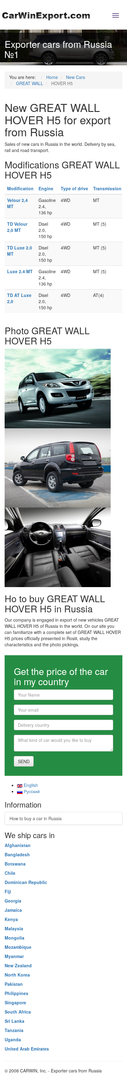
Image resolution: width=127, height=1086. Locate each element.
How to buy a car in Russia (36, 818)
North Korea (17, 975)
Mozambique (18, 947)
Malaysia (14, 928)
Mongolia (14, 938)
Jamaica (13, 910)
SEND (24, 761)
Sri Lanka (14, 1021)
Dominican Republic (26, 882)
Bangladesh (17, 854)
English (30, 785)
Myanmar (14, 956)
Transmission (107, 188)
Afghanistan (18, 845)
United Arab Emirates (27, 1049)
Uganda (13, 1039)
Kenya (11, 919)
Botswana (15, 864)
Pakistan (14, 984)
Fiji (8, 891)
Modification (20, 188)
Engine (46, 188)
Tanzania (14, 1030)
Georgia (13, 901)
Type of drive (74, 188)
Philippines (16, 993)
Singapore (15, 1002)
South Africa (18, 1012)
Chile (10, 873)
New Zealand (18, 965)
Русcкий (31, 791)
